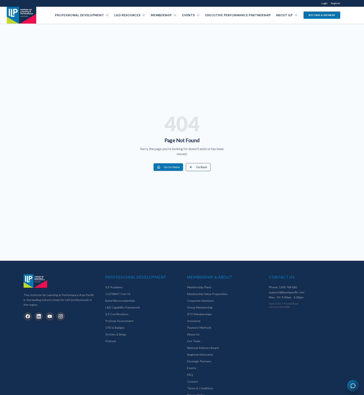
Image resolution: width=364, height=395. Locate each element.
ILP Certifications (116, 314)
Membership (161, 15)
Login (324, 3)
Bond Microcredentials (120, 300)
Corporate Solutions (200, 300)
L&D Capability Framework (122, 307)
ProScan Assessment (119, 321)
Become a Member (322, 15)
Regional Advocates (200, 354)
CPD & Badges (115, 327)
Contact (192, 381)
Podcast (110, 341)
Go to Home (172, 167)
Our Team (193, 341)
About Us (193, 334)
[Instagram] (60, 316)
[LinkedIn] (39, 316)
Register (335, 3)
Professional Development (79, 15)
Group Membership (200, 307)
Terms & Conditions (200, 388)
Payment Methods (199, 327)
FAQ (190, 374)
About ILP (284, 15)
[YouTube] (50, 316)
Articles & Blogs (115, 334)
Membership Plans (199, 287)
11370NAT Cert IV (117, 294)
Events (188, 15)
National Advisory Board (203, 348)
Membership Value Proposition (207, 294)
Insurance (193, 321)
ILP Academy (114, 287)
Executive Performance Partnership (238, 15)
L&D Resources (127, 15)
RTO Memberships (199, 314)
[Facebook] (28, 316)
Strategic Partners (199, 361)
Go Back (201, 167)
